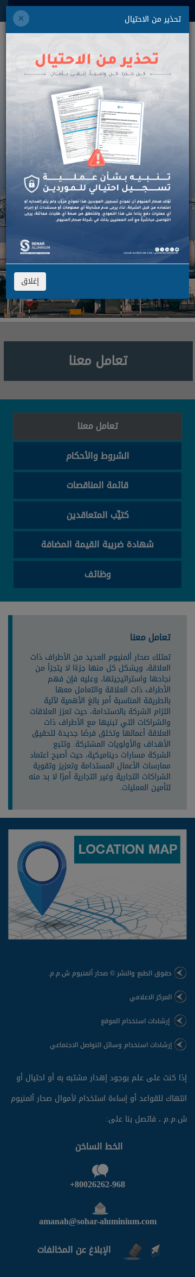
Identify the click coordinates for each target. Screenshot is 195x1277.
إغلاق (30, 281)
